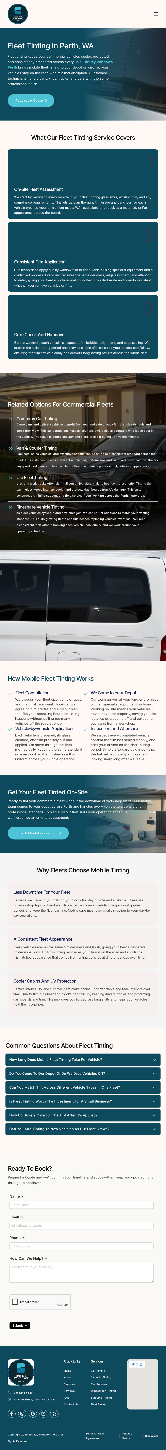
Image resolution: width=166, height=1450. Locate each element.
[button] (83, 1060)
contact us (138, 812)
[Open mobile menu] (156, 14)
